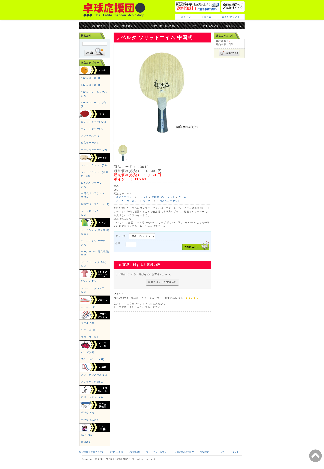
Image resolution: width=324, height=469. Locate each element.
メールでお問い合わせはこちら (163, 25)
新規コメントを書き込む (162, 282)
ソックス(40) (89, 329)
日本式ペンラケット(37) (92, 184)
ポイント (234, 452)
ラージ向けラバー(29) (94, 149)
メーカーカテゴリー (128, 200)
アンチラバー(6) (90, 135)
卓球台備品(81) (90, 419)
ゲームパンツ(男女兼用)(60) (95, 253)
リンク (192, 25)
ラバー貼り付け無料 (94, 25)
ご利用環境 (134, 452)
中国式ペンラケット (163, 197)
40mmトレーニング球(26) (94, 94)
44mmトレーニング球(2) (94, 104)
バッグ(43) (87, 352)
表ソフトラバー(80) (93, 128)
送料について (211, 25)
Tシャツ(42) (88, 281)
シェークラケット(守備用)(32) (94, 174)
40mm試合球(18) (91, 78)
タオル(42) (87, 322)
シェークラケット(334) (95, 165)
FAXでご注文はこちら (126, 25)
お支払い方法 (233, 25)
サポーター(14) (90, 336)
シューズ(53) (89, 307)
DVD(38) (86, 435)
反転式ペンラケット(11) (95, 204)
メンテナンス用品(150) (95, 374)
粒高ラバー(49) (90, 142)
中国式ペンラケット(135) (92, 195)
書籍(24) (86, 442)
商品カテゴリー (125, 197)
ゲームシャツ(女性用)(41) (94, 243)
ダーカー (184, 197)
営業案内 (204, 452)
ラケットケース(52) (93, 359)
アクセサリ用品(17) (93, 381)
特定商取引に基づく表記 (91, 452)
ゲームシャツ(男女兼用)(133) (95, 232)
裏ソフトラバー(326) (93, 121)
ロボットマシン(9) (92, 397)
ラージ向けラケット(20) (92, 213)
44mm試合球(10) (91, 85)
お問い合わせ (116, 452)
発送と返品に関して (184, 452)
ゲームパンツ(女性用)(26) (94, 264)
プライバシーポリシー (157, 452)
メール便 (219, 452)
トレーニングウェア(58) (92, 290)
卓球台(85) (87, 412)
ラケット (143, 197)
